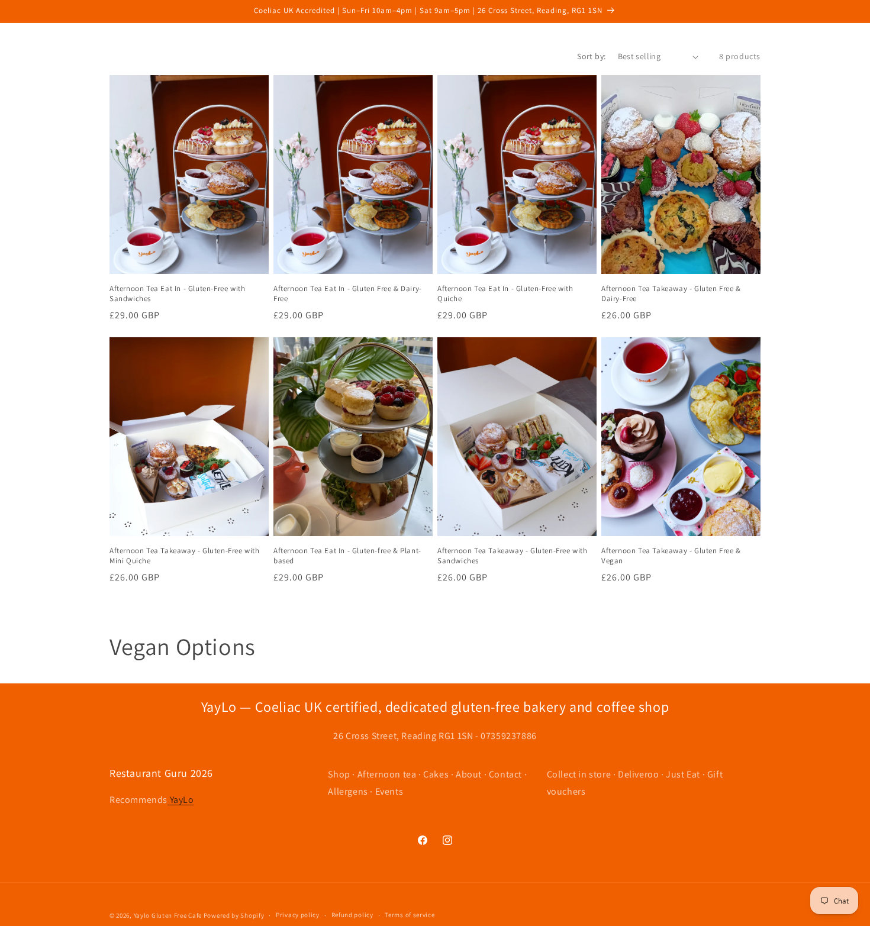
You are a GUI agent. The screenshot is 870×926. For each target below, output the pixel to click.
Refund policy (352, 915)
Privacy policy (298, 915)
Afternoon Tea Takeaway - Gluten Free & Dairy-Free (671, 294)
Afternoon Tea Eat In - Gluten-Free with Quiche (505, 294)
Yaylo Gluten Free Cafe (169, 915)
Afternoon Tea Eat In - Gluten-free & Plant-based (347, 556)
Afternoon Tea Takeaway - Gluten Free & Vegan (671, 556)
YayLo (180, 799)
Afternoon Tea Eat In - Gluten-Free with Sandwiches (177, 294)
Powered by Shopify (234, 915)
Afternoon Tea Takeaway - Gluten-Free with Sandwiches (512, 556)
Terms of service (409, 915)
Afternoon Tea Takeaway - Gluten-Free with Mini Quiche (184, 556)
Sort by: (591, 56)
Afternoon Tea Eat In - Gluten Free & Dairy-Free (347, 294)
